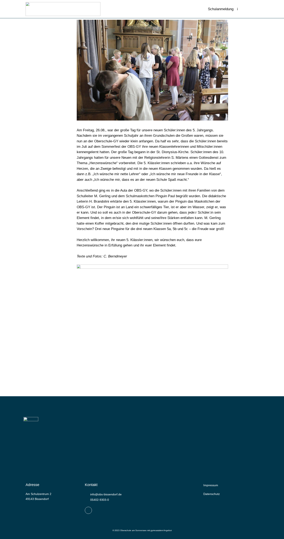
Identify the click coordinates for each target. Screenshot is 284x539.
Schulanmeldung (220, 9)
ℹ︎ (237, 9)
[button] (246, 9)
